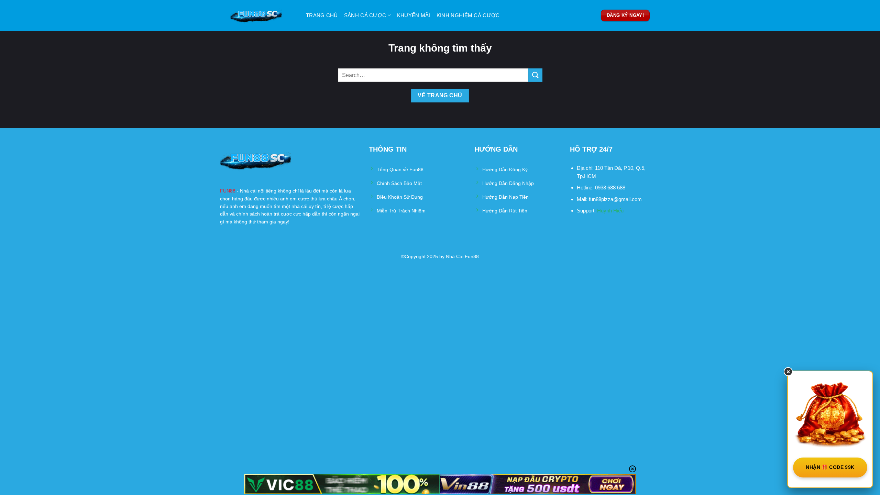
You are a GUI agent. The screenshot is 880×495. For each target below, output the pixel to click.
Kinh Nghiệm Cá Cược (468, 15)
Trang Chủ (322, 15)
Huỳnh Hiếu (610, 210)
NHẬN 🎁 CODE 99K (830, 467)
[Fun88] (263, 15)
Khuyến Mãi (413, 15)
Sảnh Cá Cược (365, 15)
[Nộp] (535, 75)
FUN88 (227, 191)
